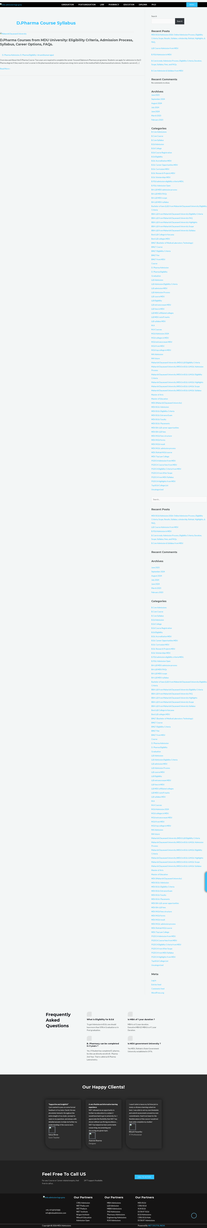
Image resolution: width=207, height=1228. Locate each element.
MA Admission (157, 354)
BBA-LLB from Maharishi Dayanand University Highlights (174, 222)
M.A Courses (156, 329)
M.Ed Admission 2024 (160, 333)
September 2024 (158, 99)
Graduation (67, 4)
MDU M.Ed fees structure (161, 436)
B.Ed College (156, 148)
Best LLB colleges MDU (160, 239)
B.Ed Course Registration (161, 152)
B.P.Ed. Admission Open (160, 185)
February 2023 (157, 120)
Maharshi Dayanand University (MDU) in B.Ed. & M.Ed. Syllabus (176, 390)
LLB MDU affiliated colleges (162, 313)
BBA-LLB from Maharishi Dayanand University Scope (172, 226)
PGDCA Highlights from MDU (163, 481)
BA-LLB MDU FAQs (159, 194)
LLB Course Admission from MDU (164, 48)
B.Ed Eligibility (157, 157)
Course (154, 263)
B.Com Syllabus (157, 140)
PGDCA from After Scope (161, 473)
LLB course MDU (158, 296)
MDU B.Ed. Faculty (158, 419)
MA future (155, 358)
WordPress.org (157, 993)
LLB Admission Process (160, 292)
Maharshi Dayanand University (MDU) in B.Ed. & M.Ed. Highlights (177, 382)
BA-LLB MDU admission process (164, 190)
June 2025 (155, 95)
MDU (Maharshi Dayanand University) (166, 403)
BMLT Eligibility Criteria (161, 251)
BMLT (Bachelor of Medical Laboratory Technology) (172, 243)
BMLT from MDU (158, 259)
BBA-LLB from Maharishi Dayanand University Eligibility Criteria (177, 214)
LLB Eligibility (156, 300)
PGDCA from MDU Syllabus (162, 477)
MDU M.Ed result (158, 444)
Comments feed (157, 989)
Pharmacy (114, 4)
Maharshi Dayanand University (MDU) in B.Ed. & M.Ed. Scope (175, 386)
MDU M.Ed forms (158, 440)
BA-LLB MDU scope (159, 198)
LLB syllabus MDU (158, 321)
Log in (153, 980)
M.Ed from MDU (157, 346)
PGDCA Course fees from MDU (164, 465)
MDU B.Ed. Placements (160, 423)
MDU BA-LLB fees (158, 432)
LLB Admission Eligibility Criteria (164, 284)
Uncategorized (157, 489)
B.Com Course (157, 136)
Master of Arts (157, 395)
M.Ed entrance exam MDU (161, 342)
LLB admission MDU (159, 288)
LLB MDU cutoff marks (160, 317)
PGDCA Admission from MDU (163, 461)
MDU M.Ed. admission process (163, 448)
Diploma (143, 4)
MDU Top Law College (160, 456)
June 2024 (155, 111)
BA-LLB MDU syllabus (160, 202)
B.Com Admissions (159, 132)
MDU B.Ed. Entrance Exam (161, 415)
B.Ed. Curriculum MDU (160, 169)
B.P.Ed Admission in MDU (161, 54)
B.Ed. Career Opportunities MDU (164, 165)
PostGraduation (87, 4)
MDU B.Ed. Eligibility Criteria (162, 411)
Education (129, 4)
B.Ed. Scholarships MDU (160, 177)
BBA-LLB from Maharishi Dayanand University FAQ (172, 218)
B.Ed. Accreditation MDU (161, 161)
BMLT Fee (155, 255)
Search (154, 16)
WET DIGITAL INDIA (156, 1225)
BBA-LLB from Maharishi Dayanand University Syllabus (173, 230)
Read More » (5, 68)
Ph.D (154, 4)
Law (102, 4)
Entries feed (156, 984)
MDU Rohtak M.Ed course (161, 452)
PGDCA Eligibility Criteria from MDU (166, 469)
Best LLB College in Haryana (162, 234)
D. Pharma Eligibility (28, 55)
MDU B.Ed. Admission (160, 407)
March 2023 (156, 115)
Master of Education (159, 399)
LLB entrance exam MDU (161, 305)
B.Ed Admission (157, 144)
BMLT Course (156, 247)
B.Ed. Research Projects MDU (163, 173)
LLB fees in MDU (157, 309)
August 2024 (156, 103)
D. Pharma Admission (10, 55)
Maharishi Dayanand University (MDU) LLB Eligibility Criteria (175, 362)
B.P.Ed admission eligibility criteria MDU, (167, 181)
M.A (153, 325)
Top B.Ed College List (159, 485)
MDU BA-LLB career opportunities (165, 428)
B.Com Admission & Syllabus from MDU (167, 71)
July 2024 (155, 107)
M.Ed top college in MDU (161, 350)
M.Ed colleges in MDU (160, 338)
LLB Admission (157, 280)
